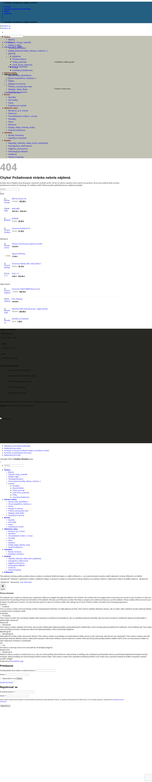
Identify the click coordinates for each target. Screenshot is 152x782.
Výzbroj (7, 37)
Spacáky (12, 97)
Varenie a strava (10, 73)
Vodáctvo (12, 154)
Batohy (11, 39)
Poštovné (8, 13)
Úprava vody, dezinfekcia (19, 75)
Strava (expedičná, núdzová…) (22, 78)
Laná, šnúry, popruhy (22, 64)
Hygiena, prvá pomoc (18, 148)
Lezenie (11, 483)
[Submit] (5, 468)
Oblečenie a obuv (11, 108)
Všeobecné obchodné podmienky (17, 9)
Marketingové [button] (5, 631)
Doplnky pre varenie (17, 92)
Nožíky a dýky (14, 45)
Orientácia (8, 133)
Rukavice (12, 124)
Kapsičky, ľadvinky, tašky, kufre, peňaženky (28, 143)
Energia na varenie (17, 83)
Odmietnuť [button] (5, 582)
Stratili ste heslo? (6, 682)
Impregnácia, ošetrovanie (20, 145)
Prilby (15, 67)
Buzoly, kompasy (16, 135)
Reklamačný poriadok (12, 448)
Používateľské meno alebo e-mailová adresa (18, 670)
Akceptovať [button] (143, 579)
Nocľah (7, 95)
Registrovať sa (5, 706)
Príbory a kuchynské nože (20, 86)
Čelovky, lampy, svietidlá (19, 42)
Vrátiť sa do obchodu (18, 66)
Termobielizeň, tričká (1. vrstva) (22, 116)
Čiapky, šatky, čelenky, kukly (21, 127)
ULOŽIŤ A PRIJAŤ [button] (6, 659)
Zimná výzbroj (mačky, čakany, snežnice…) (28, 50)
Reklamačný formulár (12, 455)
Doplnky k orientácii (17, 138)
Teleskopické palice (17, 48)
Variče (10, 506)
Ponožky (12, 119)
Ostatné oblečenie (16, 130)
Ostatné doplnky (16, 157)
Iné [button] (1, 643)
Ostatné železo (19, 59)
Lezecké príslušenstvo (22, 70)
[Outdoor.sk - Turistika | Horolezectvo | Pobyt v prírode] (5, 27)
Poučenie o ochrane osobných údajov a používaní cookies (26, 450)
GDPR (6, 11)
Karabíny (16, 56)
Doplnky (7, 140)
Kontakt (7, 7)
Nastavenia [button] (14, 582)
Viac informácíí (26, 582)
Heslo (3, 674)
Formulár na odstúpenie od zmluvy (17, 453)
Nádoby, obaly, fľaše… (18, 89)
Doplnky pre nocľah (17, 105)
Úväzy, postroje (19, 61)
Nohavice (12, 113)
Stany (10, 102)
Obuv (10, 121)
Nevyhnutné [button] (5, 650)
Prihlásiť (19, 678)
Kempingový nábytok (18, 151)
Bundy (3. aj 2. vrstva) (18, 110)
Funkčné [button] (3, 604)
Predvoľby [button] (4, 613)
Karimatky (13, 99)
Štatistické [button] (4, 622)
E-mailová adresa (7, 692)
